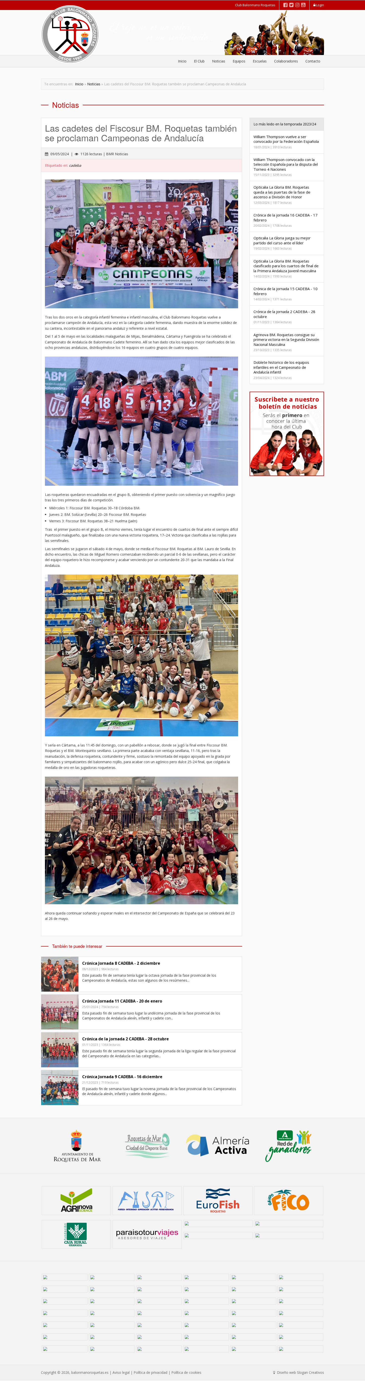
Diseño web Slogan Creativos (300, 1372)
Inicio (182, 61)
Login (319, 5)
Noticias (218, 61)
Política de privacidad (150, 1372)
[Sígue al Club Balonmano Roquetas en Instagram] (297, 4)
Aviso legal (121, 1372)
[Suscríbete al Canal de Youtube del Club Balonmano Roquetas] (303, 4)
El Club (199, 61)
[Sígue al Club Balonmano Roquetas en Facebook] (285, 4)
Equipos (239, 61)
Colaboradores (286, 61)
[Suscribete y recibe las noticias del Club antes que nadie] (287, 434)
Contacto (312, 61)
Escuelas (260, 61)
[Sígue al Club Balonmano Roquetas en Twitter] (291, 4)
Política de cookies (186, 1372)
